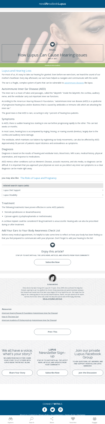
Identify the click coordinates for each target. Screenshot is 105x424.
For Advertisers (57, 415)
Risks (52, 50)
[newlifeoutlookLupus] (52, 4)
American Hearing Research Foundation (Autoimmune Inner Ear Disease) (30, 313)
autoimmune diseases (74, 82)
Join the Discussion (88, 372)
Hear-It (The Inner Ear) (10, 316)
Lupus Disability (10, 195)
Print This (52, 331)
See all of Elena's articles (52, 299)
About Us (23, 415)
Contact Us (33, 415)
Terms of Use (70, 415)
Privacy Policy (44, 415)
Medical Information (52, 65)
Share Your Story (17, 372)
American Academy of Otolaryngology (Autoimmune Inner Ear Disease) (29, 320)
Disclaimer (81, 415)
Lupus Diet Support (12, 190)
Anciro (52, 284)
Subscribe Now (52, 262)
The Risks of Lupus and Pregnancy (38, 178)
